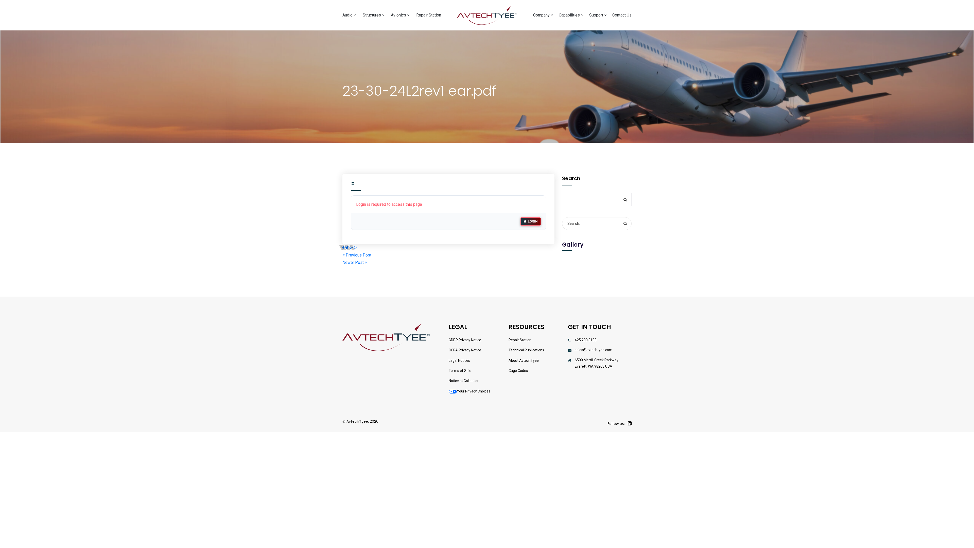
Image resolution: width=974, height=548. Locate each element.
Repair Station (428, 15)
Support (596, 15)
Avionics (398, 15)
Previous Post (358, 255)
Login (532, 221)
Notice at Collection (464, 381)
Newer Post (353, 262)
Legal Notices (459, 360)
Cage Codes (518, 371)
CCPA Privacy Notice (465, 350)
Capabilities (569, 15)
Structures (372, 15)
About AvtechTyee (524, 360)
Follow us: (616, 423)
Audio (347, 15)
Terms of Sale (460, 371)
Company (541, 15)
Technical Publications (526, 350)
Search (571, 178)
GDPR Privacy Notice (465, 340)
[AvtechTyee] (487, 15)
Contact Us (622, 15)
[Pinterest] (355, 247)
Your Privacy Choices (473, 391)
